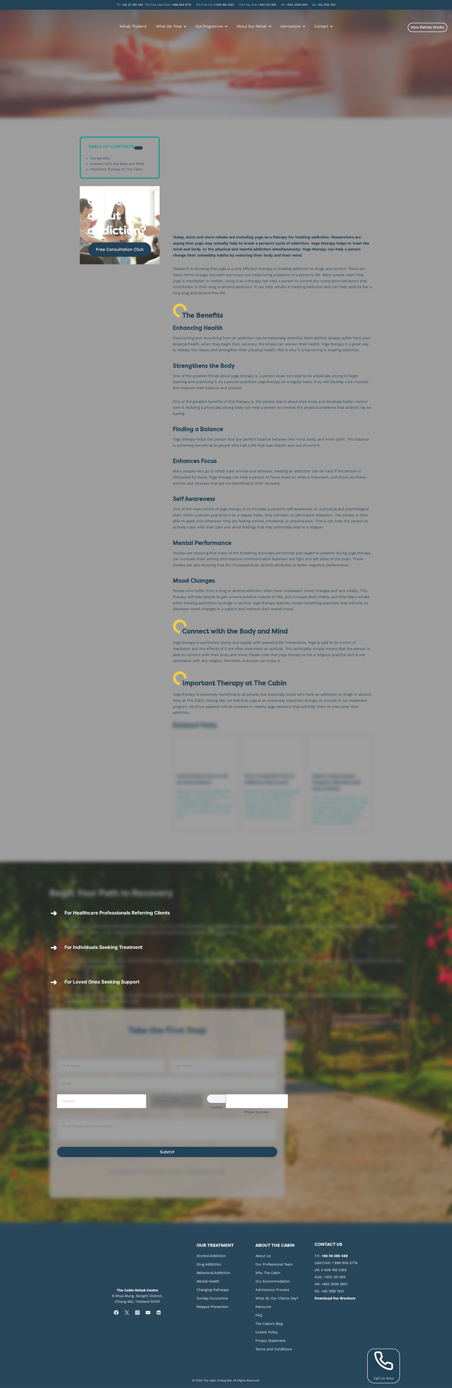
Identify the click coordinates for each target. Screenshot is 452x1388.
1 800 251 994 (267, 4)
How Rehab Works (427, 27)
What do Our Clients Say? (276, 1298)
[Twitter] (126, 1312)
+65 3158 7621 (326, 4)
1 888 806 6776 (181, 4)
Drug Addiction (209, 1264)
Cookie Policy (266, 1332)
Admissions (290, 26)
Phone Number (256, 1112)
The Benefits (100, 158)
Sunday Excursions (212, 1298)
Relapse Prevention (212, 1307)
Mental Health (208, 1281)
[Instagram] (137, 1312)
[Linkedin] (158, 1312)
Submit (167, 1152)
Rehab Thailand (133, 26)
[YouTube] (148, 1312)
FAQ (258, 1315)
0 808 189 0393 (224, 4)
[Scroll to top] (447, 1184)
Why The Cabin (267, 1273)
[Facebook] (116, 1312)
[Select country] (216, 1098)
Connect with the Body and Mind (117, 164)
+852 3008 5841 (297, 4)
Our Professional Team (274, 1264)
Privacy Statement (270, 1341)
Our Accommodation (272, 1281)
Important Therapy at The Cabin (116, 169)
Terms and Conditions (273, 1349)
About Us (263, 1256)
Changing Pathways (213, 1290)
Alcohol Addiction (211, 1256)
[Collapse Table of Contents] (138, 148)
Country (216, 1107)
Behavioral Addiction (213, 1273)
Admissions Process (272, 1290)
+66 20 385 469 (132, 4)
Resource (263, 1307)
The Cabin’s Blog (269, 1324)
